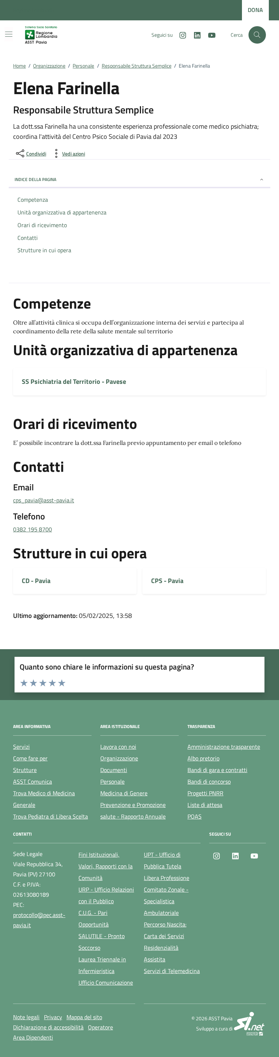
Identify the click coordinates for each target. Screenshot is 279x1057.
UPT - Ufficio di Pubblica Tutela (162, 860)
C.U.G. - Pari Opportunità (93, 918)
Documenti (113, 769)
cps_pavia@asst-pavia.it (43, 500)
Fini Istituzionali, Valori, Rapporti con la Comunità (105, 866)
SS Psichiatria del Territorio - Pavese (74, 381)
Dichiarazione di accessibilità (48, 1027)
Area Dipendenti (33, 1037)
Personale (112, 781)
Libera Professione (166, 877)
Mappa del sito (84, 1017)
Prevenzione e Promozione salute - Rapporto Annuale (133, 810)
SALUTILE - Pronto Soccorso (101, 942)
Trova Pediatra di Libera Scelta (50, 816)
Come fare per (30, 758)
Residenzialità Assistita (161, 953)
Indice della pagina (35, 179)
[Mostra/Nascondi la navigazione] (8, 34)
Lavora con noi (118, 746)
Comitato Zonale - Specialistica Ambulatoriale (166, 901)
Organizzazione (119, 758)
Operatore (100, 1027)
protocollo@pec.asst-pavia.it (39, 920)
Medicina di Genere (123, 793)
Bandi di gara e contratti (217, 769)
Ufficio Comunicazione (105, 982)
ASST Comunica (32, 781)
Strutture (25, 769)
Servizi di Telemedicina (172, 970)
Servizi (21, 746)
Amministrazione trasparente (223, 746)
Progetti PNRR (205, 793)
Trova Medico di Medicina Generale (44, 799)
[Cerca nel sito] (257, 35)
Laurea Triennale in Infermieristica (102, 965)
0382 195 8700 (32, 529)
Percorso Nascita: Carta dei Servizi (165, 930)
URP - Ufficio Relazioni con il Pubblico (106, 895)
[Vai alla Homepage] (47, 35)
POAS (194, 816)
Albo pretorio (203, 758)
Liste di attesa (204, 804)
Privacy (53, 1017)
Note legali (26, 1017)
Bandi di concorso (209, 781)
